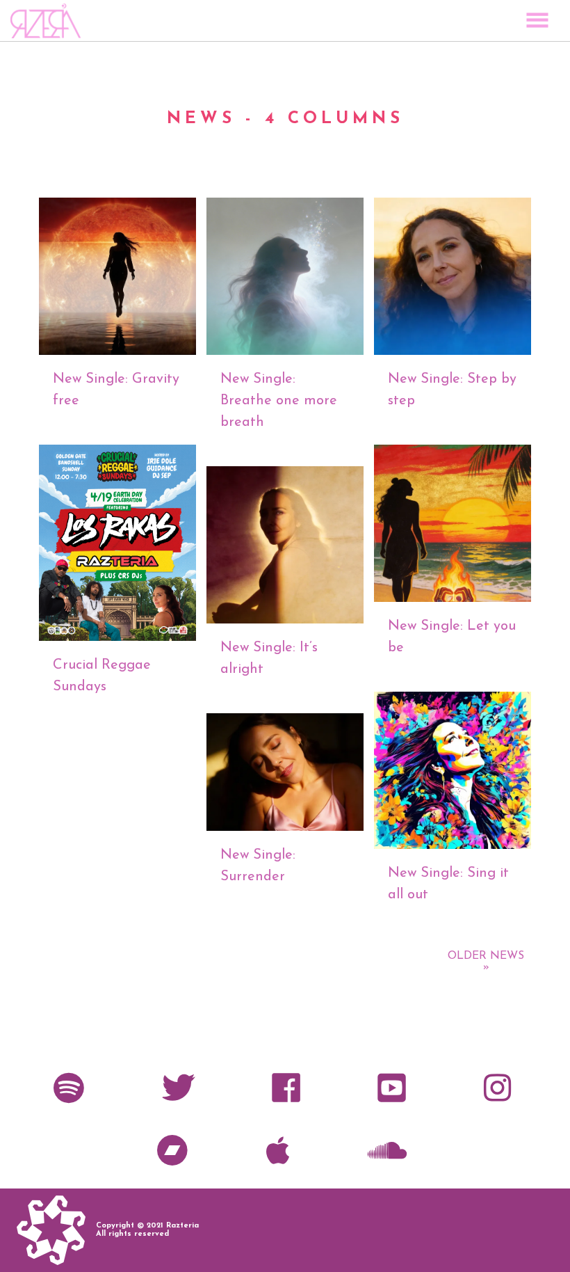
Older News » (486, 962)
